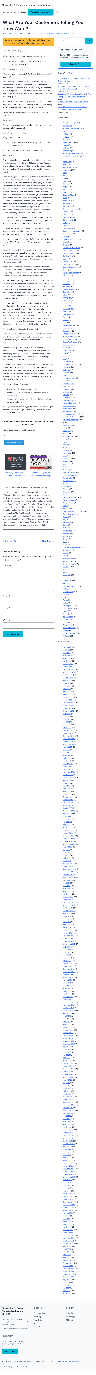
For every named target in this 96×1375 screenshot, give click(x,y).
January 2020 (68, 866)
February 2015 (68, 1030)
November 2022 (69, 772)
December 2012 (68, 1102)
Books (65, 192)
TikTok (65, 589)
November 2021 (69, 805)
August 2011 (67, 1146)
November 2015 (69, 1005)
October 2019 (68, 875)
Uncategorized (68, 606)
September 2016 (69, 977)
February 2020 (68, 864)
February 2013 (68, 1097)
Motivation (67, 445)
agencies (66, 137)
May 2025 (66, 689)
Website (7, 620)
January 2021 (68, 833)
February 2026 (68, 664)
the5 (64, 583)
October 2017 (68, 941)
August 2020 (67, 847)
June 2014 (66, 1052)
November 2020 (69, 838)
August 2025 (67, 680)
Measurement (68, 425)
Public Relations (69, 514)
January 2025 (68, 700)
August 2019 (67, 880)
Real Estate (67, 522)
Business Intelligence (71, 209)
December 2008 (68, 1235)
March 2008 (67, 1260)
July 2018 (66, 916)
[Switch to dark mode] (57, 12)
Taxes (65, 578)
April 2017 (66, 958)
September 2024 (69, 711)
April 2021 (66, 825)
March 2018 (67, 927)
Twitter (65, 603)
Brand (65, 198)
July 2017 (66, 949)
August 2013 (67, 1080)
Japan (65, 375)
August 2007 (67, 1280)
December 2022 (68, 769)
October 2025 (68, 675)
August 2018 (67, 913)
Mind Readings (68, 436)
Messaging (66, 431)
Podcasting (67, 492)
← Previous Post (10, 541)
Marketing (42, 33)
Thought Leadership (70, 586)
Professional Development (72, 511)
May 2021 (66, 822)
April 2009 (66, 1224)
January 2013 (68, 1099)
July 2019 (66, 883)
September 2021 (69, 811)
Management (67, 409)
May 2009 (66, 1221)
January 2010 (68, 1199)
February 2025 (68, 697)
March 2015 (67, 1027)
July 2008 (66, 1249)
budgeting (66, 203)
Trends (65, 600)
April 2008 (66, 1257)
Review (65, 539)
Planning (66, 486)
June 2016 (66, 986)
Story (65, 572)
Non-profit (66, 464)
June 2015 (66, 1019)
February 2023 (68, 764)
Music (65, 447)
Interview (66, 373)
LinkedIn (66, 395)
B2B (64, 173)
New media (67, 453)
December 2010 (68, 1169)
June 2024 (66, 719)
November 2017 (69, 938)
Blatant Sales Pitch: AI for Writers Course (73, 102)
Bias (64, 178)
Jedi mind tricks (68, 378)
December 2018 (68, 902)
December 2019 (68, 869)
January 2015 (68, 1033)
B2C (64, 176)
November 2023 (69, 739)
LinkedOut (66, 397)
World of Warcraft (69, 628)
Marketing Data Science (71, 417)
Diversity (66, 275)
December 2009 (68, 1202)
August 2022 (67, 780)
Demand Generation (70, 267)
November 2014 (69, 1038)
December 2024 (68, 703)
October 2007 (68, 1274)
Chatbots (66, 214)
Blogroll (65, 187)
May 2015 (66, 1022)
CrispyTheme (74, 1361)
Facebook (66, 300)
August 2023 (67, 747)
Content (66, 237)
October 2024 (68, 708)
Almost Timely (68, 142)
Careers (65, 212)
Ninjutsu (66, 461)
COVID (65, 242)
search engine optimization (73, 547)
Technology (67, 580)
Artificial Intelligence (70, 156)
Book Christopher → (40, 12)
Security (66, 553)
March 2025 (67, 694)
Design (65, 270)
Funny (65, 317)
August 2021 (67, 814)
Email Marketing (68, 289)
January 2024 (68, 733)
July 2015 (66, 1016)
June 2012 (66, 1119)
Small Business (68, 558)
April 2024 (66, 725)
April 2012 (66, 1124)
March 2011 (67, 1160)
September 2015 (69, 1011)
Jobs (64, 381)
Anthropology (68, 151)
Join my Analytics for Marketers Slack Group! (41, 474)
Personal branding (69, 472)
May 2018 (66, 922)
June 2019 (66, 886)
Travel (65, 597)
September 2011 (69, 1144)
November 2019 (69, 872)
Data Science (67, 262)
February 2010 (68, 1196)
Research (66, 536)
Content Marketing (69, 239)
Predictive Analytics (70, 497)
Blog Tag (66, 181)
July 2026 (66, 650)
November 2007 (69, 1271)
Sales (65, 544)
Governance (67, 345)
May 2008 (66, 1255)
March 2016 (67, 994)
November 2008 (69, 1238)
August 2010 (67, 1180)
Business (66, 206)
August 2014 (67, 1047)
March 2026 (67, 661)
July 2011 (66, 1149)
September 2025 (69, 678)
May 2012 (66, 1122)
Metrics (65, 433)
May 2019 (66, 888)
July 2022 (66, 783)
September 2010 (69, 1177)
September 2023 (69, 744)
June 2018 (66, 919)
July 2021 (66, 816)
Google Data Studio (70, 336)
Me (64, 422)
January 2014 (68, 1066)
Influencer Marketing (70, 364)
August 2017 (67, 947)
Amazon (66, 145)
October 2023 (68, 741)
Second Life (67, 550)
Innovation (67, 367)
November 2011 (69, 1138)
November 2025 (69, 672)
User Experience (69, 608)
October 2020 (68, 841)
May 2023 (66, 755)
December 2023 (68, 736)
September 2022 (69, 778)
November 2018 (69, 905)
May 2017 (66, 955)
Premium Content (69, 500)
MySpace (66, 450)
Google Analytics (69, 334)
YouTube (66, 636)
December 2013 (68, 1069)
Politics (65, 495)
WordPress (62, 1361)
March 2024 (67, 728)
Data (64, 259)
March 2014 (67, 1060)
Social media (67, 561)
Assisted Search (69, 159)
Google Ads (67, 331)
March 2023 (67, 761)
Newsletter (67, 458)
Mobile (65, 439)
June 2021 (66, 819)
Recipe (65, 525)
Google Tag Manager (70, 342)
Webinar (66, 622)
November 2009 (69, 1205)
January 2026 (68, 667)
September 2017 (69, 944)
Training (66, 594)
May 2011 (66, 1155)
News (65, 456)
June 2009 (66, 1219)
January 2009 (68, 1232)
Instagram (66, 370)
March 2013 (67, 1094)
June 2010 (66, 1185)
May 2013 (66, 1088)
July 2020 (66, 850)
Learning (66, 392)
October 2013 (68, 1074)
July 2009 (66, 1216)
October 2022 (68, 775)
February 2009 (68, 1230)
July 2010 (66, 1182)
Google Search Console (71, 339)
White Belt (66, 625)
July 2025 (66, 683)
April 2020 (66, 858)
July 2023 (66, 750)
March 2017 (67, 961)
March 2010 (67, 1194)
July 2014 (66, 1049)
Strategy (71, 33)
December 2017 (68, 936)
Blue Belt (66, 189)
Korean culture (68, 384)
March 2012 (67, 1127)
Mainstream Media (69, 406)
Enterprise (66, 292)
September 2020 (69, 844)
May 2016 (66, 988)
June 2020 (66, 852)
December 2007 (68, 1269)
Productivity (67, 508)
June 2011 (66, 1152)
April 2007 (66, 1291)
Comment (8, 565)
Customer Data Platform (71, 248)
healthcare (67, 356)
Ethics (65, 295)
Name (6, 595)
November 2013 (69, 1072)
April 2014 (66, 1058)
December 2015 (68, 1002)
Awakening (67, 170)
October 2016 (68, 975)
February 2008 (68, 1263)
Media (65, 428)
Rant (65, 33)
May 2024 (66, 722)
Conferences (67, 234)
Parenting (66, 470)
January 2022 (68, 800)
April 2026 (66, 658)
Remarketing (67, 531)
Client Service (68, 220)
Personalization (68, 475)
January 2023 (68, 766)
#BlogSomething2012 (71, 123)
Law (64, 386)
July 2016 (66, 983)
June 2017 (66, 952)
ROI (64, 542)
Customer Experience (71, 250)
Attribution (67, 162)
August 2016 (67, 980)
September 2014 (69, 1044)
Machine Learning (69, 403)
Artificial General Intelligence (74, 153)
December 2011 (68, 1135)
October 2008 (68, 1241)
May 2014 (66, 1055)
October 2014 (68, 1041)
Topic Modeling (68, 592)
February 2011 (68, 1163)
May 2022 (66, 789)
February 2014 (68, 1063)
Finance (66, 303)
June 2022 (66, 786)
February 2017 (68, 963)
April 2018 (66, 925)
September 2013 (69, 1077)
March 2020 (67, 861)
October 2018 (68, 908)
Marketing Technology (55, 33)
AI (64, 139)
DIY (64, 278)
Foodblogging (68, 309)
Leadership (67, 389)
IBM (64, 359)
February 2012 (68, 1130)
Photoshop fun (68, 481)
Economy (66, 284)
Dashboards (67, 256)
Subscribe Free (75, 64)
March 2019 (67, 894)
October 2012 (68, 1108)
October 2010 (68, 1174)
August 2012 (67, 1113)
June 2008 (66, 1252)
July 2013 (66, 1083)
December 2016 (68, 969)
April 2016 (66, 991)
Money (65, 442)
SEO (64, 556)
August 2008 (67, 1246)
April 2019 (66, 891)
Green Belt (67, 347)
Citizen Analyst (68, 217)
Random (66, 517)
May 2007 (66, 1288)
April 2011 (66, 1158)
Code (65, 223)
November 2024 (69, 705)
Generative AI (68, 325)
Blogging (66, 184)
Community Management (72, 231)
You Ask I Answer (69, 633)
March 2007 (67, 1293)
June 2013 (66, 1085)
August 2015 (67, 1013)
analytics (66, 148)
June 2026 (66, 653)
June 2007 (66, 1285)
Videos (65, 614)
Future (65, 320)
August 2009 (67, 1213)
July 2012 (66, 1116)
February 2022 (68, 797)
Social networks (68, 564)
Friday (65, 311)
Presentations (68, 503)
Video (65, 611)
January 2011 (68, 1166)
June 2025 (66, 686)
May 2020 (66, 855)
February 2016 (68, 997)
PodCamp (66, 489)
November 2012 (69, 1105)
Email (6, 608)
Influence (66, 361)
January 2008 (68, 1266)
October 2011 (68, 1141)
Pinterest (66, 483)
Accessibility (67, 126)
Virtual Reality (68, 617)
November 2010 (69, 1171)
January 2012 (68, 1133)
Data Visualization (69, 264)
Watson (65, 619)
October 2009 (68, 1207)
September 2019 (69, 877)
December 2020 (68, 836)
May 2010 (66, 1188)
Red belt (66, 528)
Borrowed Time (68, 195)
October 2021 (68, 808)
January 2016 (68, 999)
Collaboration (68, 228)
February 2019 (68, 897)
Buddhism (66, 200)
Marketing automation (71, 414)
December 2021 (68, 802)
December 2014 (68, 1035)
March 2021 (67, 827)
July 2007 (66, 1282)
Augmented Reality (70, 167)
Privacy (65, 506)
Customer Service (69, 253)
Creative (66, 245)
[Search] (89, 41)
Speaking (66, 567)
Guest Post (67, 350)
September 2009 (69, 1210)
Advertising (67, 131)
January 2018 (68, 933)
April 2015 (66, 1024)
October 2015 (68, 1008)
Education (66, 286)
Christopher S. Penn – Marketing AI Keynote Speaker (28, 5)
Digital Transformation (71, 273)
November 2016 (69, 972)
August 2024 (67, 714)
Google (65, 328)
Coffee (65, 225)
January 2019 (68, 900)
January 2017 (68, 966)
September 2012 (69, 1110)
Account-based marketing (72, 128)
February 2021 (68, 830)
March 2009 (67, 1227)
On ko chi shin (68, 467)
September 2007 (69, 1277)
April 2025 (66, 691)
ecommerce (67, 281)
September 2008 (69, 1244)
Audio (65, 164)
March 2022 (67, 794)
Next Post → (48, 541)
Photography (67, 478)
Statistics (66, 569)
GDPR (65, 323)
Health (65, 353)
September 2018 (69, 911)
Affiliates (66, 134)
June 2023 (66, 753)
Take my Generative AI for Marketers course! (15, 474)
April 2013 (66, 1091)
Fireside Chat (68, 306)
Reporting (66, 533)
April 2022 (66, 791)
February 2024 (68, 730)
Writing (65, 631)
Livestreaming (68, 400)
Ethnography (67, 298)
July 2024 (66, 716)
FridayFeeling (68, 314)
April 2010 (66, 1191)
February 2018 (68, 930)
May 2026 (66, 655)
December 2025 (68, 669)
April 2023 (66, 758)
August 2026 (67, 647)
